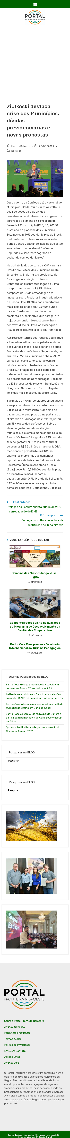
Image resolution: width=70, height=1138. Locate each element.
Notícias (16, 151)
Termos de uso (13, 1038)
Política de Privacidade (17, 1044)
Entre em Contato (15, 1050)
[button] (35, 5)
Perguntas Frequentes (17, 1032)
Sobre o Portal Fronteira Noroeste (24, 1020)
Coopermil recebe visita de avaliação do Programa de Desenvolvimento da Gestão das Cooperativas (35, 626)
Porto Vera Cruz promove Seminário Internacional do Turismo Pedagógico (35, 646)
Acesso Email (12, 1056)
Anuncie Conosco (14, 1026)
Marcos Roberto (20, 146)
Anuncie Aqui (11, 1062)
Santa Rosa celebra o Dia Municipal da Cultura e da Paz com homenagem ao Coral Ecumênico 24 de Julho (34, 717)
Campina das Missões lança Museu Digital (35, 575)
